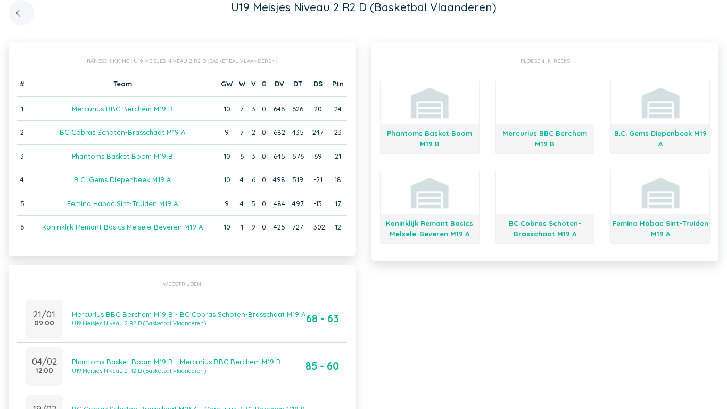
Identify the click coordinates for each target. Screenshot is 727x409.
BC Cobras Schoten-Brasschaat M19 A (122, 132)
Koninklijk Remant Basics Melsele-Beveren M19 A (122, 227)
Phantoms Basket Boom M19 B (122, 156)
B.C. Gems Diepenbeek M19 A (122, 179)
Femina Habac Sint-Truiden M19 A (122, 203)
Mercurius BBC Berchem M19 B (122, 108)
